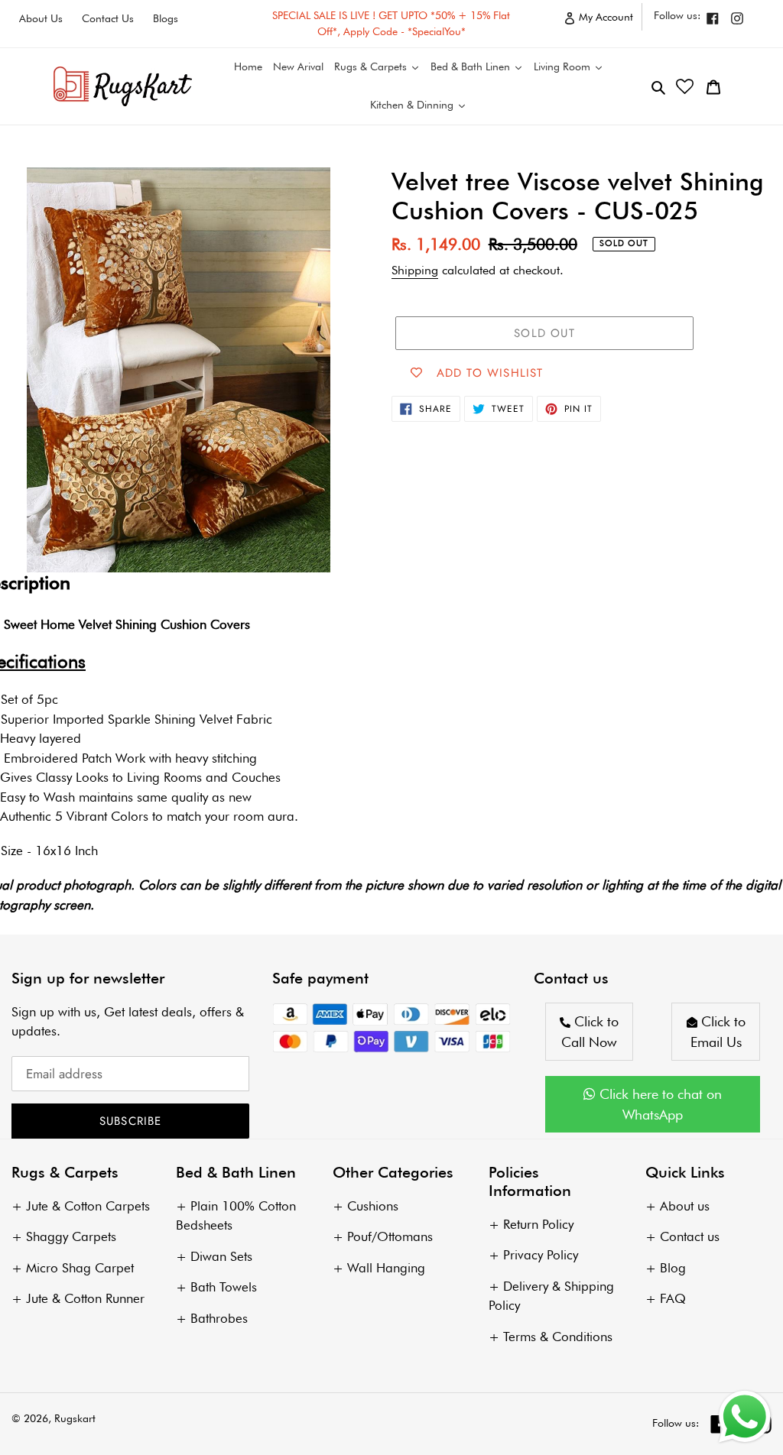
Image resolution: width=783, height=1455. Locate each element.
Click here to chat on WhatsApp (659, 1104)
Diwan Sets (221, 1256)
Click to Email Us (718, 1031)
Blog (673, 1267)
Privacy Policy (540, 1254)
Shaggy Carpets (71, 1236)
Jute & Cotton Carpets (88, 1206)
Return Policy (538, 1224)
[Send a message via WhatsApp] (744, 1416)
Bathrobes (219, 1318)
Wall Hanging (386, 1267)
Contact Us (108, 18)
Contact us (690, 1236)
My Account (609, 20)
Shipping (415, 270)
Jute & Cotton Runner (85, 1298)
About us (685, 1206)
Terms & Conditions (557, 1336)
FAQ (673, 1298)
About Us (41, 18)
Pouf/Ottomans (390, 1236)
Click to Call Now (590, 1031)
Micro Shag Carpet (80, 1267)
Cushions (372, 1206)
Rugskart (75, 1418)
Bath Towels (223, 1287)
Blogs (165, 18)
